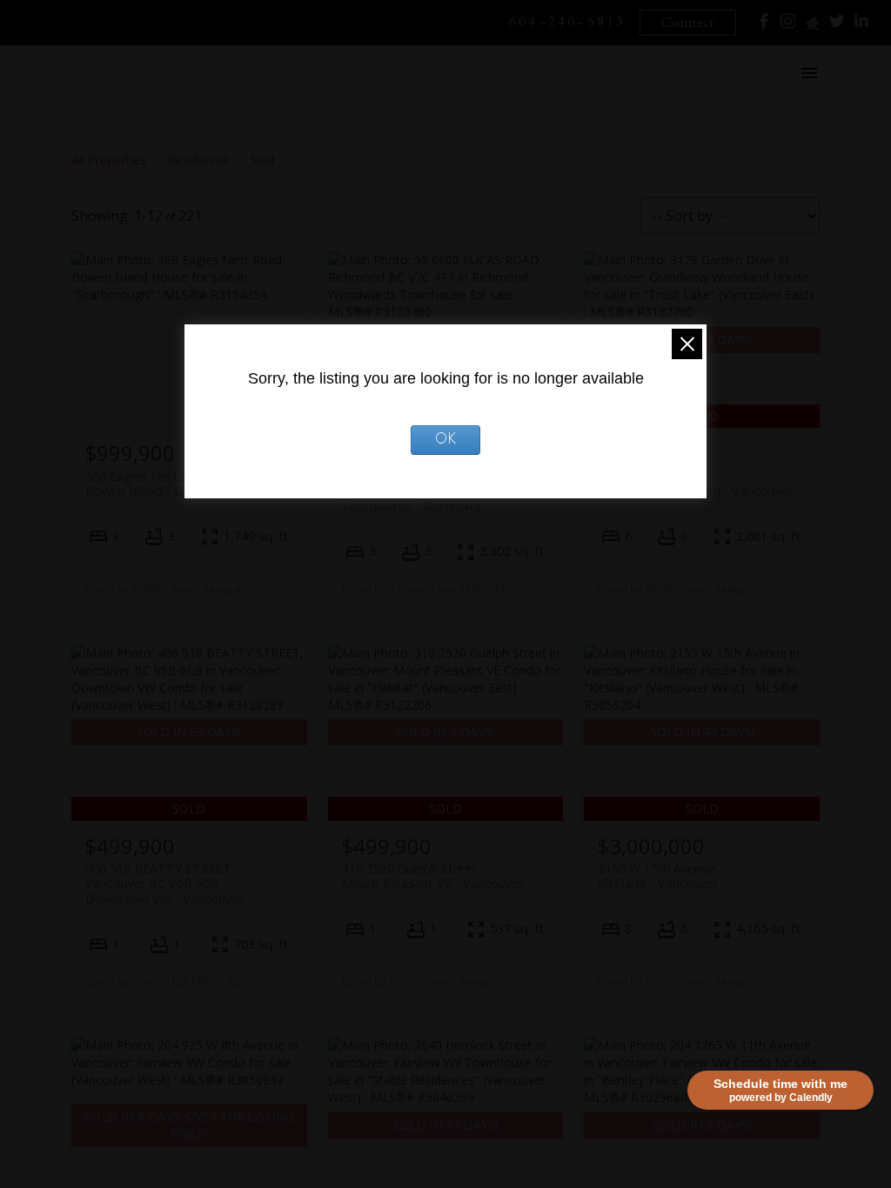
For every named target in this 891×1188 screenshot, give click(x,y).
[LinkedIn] (861, 25)
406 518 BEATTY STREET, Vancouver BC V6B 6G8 (164, 883)
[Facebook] (764, 25)
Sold (263, 159)
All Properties (108, 159)
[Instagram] (788, 25)
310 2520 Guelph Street (432, 875)
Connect (687, 22)
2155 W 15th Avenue (658, 875)
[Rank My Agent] (813, 27)
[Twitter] (837, 25)
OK (445, 440)
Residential (198, 159)
